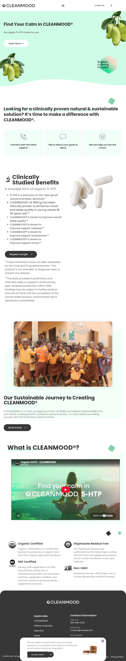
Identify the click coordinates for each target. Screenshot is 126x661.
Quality (37, 636)
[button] (63, 6)
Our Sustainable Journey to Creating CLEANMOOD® (49, 400)
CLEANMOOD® (41, 621)
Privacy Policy (117, 657)
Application (39, 631)
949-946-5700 (77, 622)
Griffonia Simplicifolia (43, 626)
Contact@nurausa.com (81, 630)
